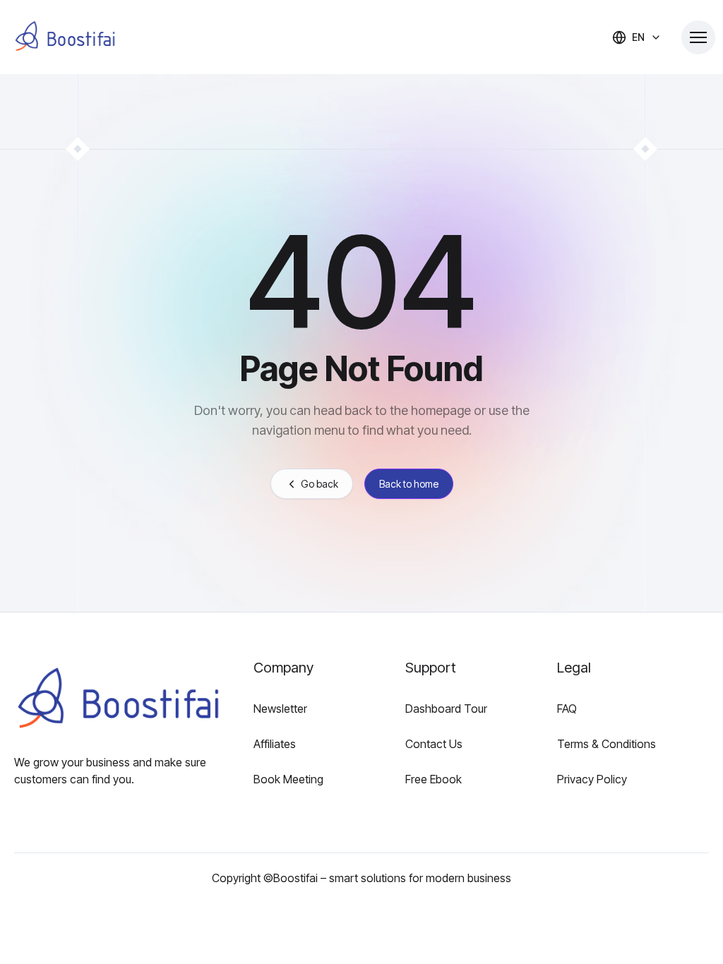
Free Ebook (433, 779)
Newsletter (280, 708)
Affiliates (274, 744)
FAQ (567, 708)
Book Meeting (288, 779)
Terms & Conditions (606, 744)
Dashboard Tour (446, 708)
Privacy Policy (592, 779)
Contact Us (433, 744)
